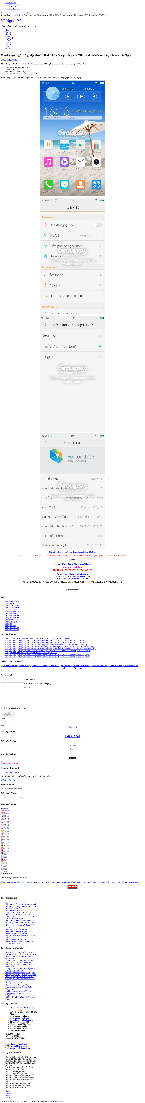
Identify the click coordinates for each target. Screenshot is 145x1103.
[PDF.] (14, 60)
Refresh (3, 719)
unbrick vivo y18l (11, 620)
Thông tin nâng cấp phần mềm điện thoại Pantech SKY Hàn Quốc (20, 970)
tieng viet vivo (10, 613)
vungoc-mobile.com (55, 1101)
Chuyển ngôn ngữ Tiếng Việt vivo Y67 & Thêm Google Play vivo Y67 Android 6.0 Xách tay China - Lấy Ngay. (45, 643)
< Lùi (65, 668)
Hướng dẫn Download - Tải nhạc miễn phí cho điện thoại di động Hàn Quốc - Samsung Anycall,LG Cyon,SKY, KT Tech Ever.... (20, 986)
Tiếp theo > (78, 668)
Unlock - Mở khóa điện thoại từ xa (17, 939)
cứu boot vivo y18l (12, 601)
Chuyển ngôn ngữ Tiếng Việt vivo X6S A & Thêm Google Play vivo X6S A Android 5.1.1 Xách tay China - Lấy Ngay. (48, 651)
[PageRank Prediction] (72, 887)
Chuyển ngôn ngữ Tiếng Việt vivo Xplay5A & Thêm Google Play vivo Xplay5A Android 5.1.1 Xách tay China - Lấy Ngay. (50, 647)
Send (3, 725)
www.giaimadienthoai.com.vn (21, 1020)
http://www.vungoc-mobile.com (76, 578)
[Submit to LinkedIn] (130, 666)
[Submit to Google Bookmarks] (59, 666)
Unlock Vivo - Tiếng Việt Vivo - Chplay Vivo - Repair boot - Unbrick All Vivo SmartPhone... (39, 638)
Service (8, 1093)
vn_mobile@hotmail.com (20, 1046)
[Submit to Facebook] (39, 666)
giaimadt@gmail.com (18, 1044)
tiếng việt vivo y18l (12, 615)
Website (27, 688)
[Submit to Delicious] (9, 666)
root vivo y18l (10, 609)
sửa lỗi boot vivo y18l (13, 611)
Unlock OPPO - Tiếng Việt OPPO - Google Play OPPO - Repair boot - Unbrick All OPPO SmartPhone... (18, 931)
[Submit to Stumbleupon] (80, 666)
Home (14, 15)
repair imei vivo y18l (12, 607)
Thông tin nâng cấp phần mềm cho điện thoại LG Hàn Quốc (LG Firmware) (19, 961)
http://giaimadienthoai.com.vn (76, 574)
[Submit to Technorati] (98, 666)
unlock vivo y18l (11, 622)
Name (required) (30, 679)
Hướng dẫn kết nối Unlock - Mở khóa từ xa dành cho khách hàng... (20, 942)
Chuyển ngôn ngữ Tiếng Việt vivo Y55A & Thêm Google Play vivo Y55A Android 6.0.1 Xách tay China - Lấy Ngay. (47, 657)
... (6, 902)
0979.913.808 (72, 736)
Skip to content (10, 3)
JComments (72, 727)
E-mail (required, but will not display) (37, 684)
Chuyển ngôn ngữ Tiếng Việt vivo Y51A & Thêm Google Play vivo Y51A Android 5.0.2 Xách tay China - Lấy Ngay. (47, 655)
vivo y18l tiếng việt (12, 628)
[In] (9, 60)
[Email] (4, 60)
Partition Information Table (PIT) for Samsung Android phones (18, 992)
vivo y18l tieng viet (12, 630)
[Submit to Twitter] (114, 666)
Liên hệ (8, 995)
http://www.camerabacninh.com (75, 576)
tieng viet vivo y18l (12, 618)
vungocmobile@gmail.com (20, 1048)
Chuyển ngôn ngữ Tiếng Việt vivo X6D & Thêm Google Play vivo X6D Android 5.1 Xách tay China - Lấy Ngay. (46, 645)
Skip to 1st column (12, 7)
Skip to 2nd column (12, 9)
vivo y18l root (10, 626)
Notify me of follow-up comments (16, 708)
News (7, 1095)
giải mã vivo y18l (11, 603)
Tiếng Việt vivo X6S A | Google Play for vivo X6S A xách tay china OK (31, 653)
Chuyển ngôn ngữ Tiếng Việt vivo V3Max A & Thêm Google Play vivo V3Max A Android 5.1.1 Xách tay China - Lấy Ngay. (50, 649)
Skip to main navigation (13, 5)
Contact (8, 1097)
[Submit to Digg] (24, 666)
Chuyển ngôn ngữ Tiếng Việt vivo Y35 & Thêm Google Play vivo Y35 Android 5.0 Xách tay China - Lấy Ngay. (45, 640)
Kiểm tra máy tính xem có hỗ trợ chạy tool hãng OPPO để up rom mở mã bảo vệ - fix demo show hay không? (20, 906)
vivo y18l (8, 624)
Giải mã (20, 15)
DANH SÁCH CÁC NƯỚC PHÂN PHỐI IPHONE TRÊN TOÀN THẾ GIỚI (20, 953)
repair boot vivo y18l (12, 605)
